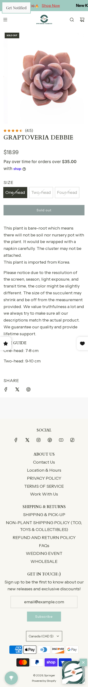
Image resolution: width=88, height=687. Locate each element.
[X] (27, 440)
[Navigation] (5, 19)
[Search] (72, 19)
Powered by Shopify (44, 681)
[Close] (83, 662)
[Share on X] (17, 390)
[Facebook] (16, 440)
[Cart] (82, 19)
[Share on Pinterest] (28, 390)
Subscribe (44, 616)
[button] (73, 672)
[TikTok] (72, 440)
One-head (15, 192)
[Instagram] (38, 440)
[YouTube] (61, 440)
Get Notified (16, 7)
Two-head (41, 192)
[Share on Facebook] (6, 390)
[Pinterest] (50, 440)
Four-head (67, 192)
